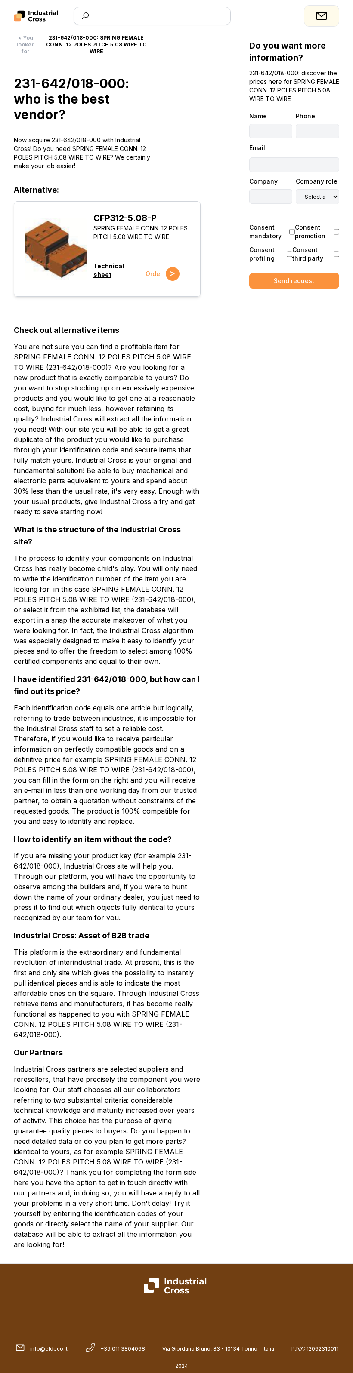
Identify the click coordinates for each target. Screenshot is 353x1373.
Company (263, 181)
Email (257, 147)
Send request (294, 280)
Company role (317, 181)
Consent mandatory (265, 232)
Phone (305, 116)
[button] (56, 249)
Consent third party (307, 254)
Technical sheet (108, 270)
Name (258, 116)
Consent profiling (262, 254)
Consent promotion (310, 232)
